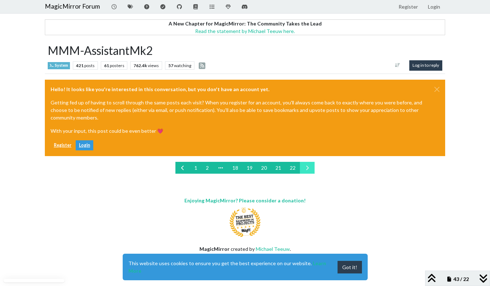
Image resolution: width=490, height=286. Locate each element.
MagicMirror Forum (72, 6)
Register (62, 145)
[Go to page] (220, 168)
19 (250, 168)
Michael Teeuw (273, 249)
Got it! (349, 267)
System (61, 65)
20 (264, 168)
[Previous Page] (182, 168)
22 (293, 168)
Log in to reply (426, 65)
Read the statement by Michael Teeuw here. (245, 31)
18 (235, 168)
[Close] (437, 89)
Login (84, 145)
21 (278, 168)
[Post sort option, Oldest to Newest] (398, 65)
